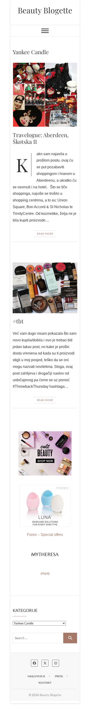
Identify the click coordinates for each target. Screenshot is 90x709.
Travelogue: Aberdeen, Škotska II (41, 138)
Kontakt (45, 682)
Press (59, 676)
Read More (45, 233)
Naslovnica (36, 676)
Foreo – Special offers (45, 535)
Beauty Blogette (45, 10)
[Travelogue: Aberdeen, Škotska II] (45, 94)
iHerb (45, 574)
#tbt (18, 321)
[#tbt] (45, 288)
